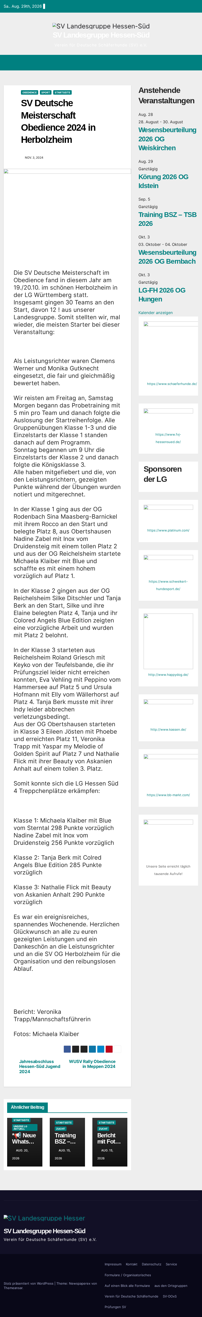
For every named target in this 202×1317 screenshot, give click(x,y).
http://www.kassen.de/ (168, 729)
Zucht (60, 1128)
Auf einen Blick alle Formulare (127, 1286)
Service (171, 1264)
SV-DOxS (170, 1296)
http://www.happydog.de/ (168, 675)
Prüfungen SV (115, 1307)
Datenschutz (151, 1264)
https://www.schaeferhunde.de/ (172, 384)
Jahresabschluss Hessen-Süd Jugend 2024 (39, 1066)
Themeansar (13, 1288)
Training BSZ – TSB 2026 (67, 1141)
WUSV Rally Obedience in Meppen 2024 (92, 1064)
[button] (175, 62)
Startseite (62, 92)
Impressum (113, 1264)
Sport (45, 92)
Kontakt (131, 1264)
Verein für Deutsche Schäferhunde (131, 1296)
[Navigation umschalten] (193, 62)
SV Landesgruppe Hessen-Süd (101, 35)
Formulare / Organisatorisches (128, 1275)
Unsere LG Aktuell (20, 1127)
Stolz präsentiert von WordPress (29, 1283)
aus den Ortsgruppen (170, 1286)
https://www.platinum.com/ (168, 530)
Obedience (29, 92)
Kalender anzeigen (155, 312)
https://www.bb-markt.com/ (168, 795)
